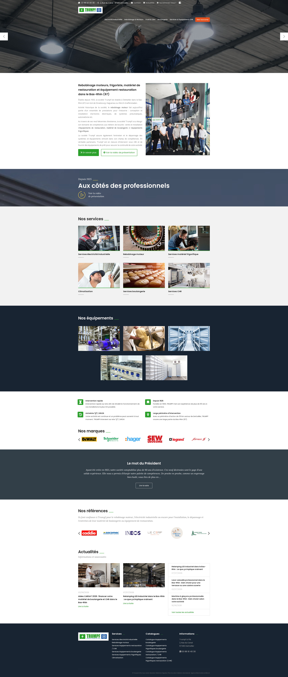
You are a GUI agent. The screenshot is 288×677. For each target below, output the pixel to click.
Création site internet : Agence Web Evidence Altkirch (193, 673)
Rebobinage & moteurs (133, 19)
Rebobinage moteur (133, 254)
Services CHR (175, 291)
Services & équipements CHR (181, 19)
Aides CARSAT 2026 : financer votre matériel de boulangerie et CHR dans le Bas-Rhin (97, 599)
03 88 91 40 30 (87, 2)
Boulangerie (163, 19)
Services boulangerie (134, 291)
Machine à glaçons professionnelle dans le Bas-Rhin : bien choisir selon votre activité (188, 599)
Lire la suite (83, 606)
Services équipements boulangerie (126, 651)
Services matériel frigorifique (183, 254)
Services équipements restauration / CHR (127, 647)
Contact (137, 3)
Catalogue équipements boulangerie (156, 641)
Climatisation (85, 291)
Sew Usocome (202, 20)
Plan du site (172, 673)
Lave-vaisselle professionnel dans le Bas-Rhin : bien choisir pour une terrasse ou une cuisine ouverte (188, 583)
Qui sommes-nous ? (167, 3)
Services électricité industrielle (94, 254)
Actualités (149, 3)
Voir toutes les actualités (183, 612)
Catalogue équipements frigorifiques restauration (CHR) (159, 659)
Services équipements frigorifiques (126, 654)
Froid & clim (150, 19)
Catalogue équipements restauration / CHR (156, 653)
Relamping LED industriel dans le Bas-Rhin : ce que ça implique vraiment (189, 568)
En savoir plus (89, 152)
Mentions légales (161, 673)
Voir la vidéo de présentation (120, 152)
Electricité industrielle (113, 19)
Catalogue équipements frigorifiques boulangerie (156, 647)
